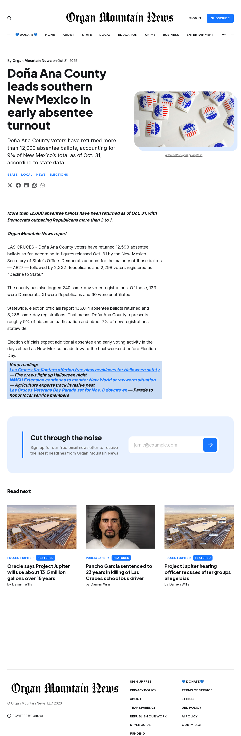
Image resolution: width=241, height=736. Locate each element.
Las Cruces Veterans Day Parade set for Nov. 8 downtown (68, 390)
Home (50, 34)
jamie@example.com (155, 445)
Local (105, 34)
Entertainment (200, 34)
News (41, 174)
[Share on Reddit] (34, 186)
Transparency (143, 707)
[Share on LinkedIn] (26, 186)
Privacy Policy (143, 690)
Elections (58, 174)
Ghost (38, 716)
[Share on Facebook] (18, 186)
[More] (223, 34)
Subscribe (220, 18)
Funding (137, 733)
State (87, 34)
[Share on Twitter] (9, 186)
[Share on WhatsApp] (42, 186)
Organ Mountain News (32, 60)
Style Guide (140, 725)
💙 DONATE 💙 (26, 34)
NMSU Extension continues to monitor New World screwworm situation (82, 379)
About (68, 34)
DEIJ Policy (191, 707)
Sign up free (141, 681)
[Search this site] (9, 18)
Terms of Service (197, 690)
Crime (150, 34)
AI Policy (189, 716)
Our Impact (192, 725)
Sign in (195, 18)
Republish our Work (148, 716)
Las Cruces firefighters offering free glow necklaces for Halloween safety (84, 369)
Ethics (188, 699)
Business (171, 34)
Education (127, 34)
